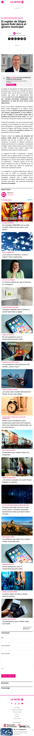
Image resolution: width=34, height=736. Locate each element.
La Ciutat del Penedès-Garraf (12, 18)
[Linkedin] (15, 39)
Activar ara (10, 84)
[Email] (24, 39)
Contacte (17, 716)
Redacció (18, 33)
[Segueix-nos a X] (15, 703)
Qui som (17, 714)
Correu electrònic (5, 645)
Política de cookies (17, 712)
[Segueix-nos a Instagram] (18, 703)
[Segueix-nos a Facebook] (11, 703)
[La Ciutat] (17, 2)
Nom (2, 637)
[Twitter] (12, 39)
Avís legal (17, 707)
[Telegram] (21, 39)
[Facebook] (9, 39)
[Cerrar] (32, 730)
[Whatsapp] (18, 39)
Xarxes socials (17, 718)
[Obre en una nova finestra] (10, 725)
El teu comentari (5, 653)
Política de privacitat (17, 709)
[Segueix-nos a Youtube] (22, 703)
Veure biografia (10, 194)
